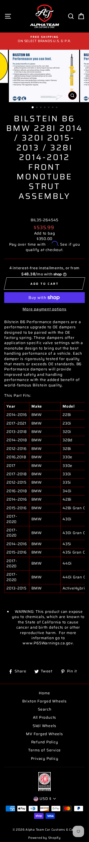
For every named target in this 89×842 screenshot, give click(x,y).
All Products (44, 717)
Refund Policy (44, 742)
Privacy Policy (44, 759)
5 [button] (49, 108)
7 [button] (57, 108)
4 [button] (45, 108)
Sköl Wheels (44, 726)
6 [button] (53, 108)
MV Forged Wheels (44, 734)
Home (44, 693)
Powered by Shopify (44, 837)
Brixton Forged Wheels (44, 701)
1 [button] (33, 107)
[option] (44, 39)
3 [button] (41, 108)
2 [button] (37, 108)
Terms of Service (44, 750)
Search (44, 709)
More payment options (44, 309)
